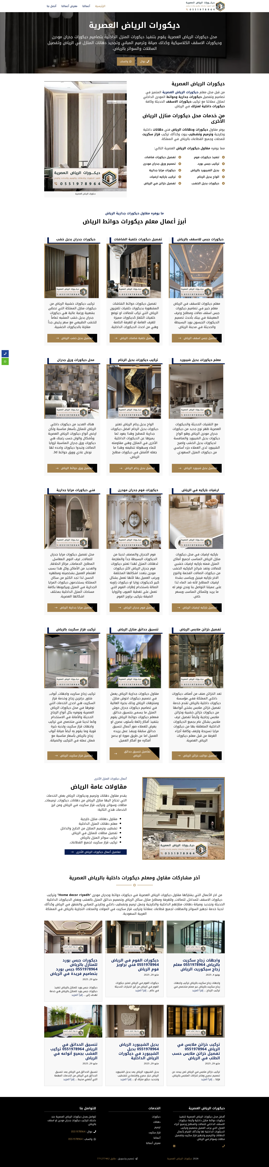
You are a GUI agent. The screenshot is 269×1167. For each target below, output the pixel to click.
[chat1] (174, 1146)
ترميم (157, 1127)
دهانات (156, 1122)
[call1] (223, 1146)
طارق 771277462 (106, 1158)
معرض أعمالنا (69, 6)
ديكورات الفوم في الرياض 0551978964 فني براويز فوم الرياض (135, 965)
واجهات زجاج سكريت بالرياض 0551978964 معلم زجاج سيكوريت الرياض (196, 965)
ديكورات (156, 1116)
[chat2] (5, 361)
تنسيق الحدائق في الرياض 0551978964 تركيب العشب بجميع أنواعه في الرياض (73, 1051)
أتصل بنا (51, 6)
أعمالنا (86, 6)
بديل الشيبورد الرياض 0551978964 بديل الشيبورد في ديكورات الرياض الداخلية (138, 1051)
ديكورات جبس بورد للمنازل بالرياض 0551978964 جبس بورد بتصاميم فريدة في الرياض (73, 967)
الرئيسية (100, 6)
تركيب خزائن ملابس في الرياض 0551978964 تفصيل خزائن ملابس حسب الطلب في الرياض (196, 1051)
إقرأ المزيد (197, 990)
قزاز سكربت (154, 1132)
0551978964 (78, 1131)
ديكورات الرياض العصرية (179, 1158)
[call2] (5, 353)
